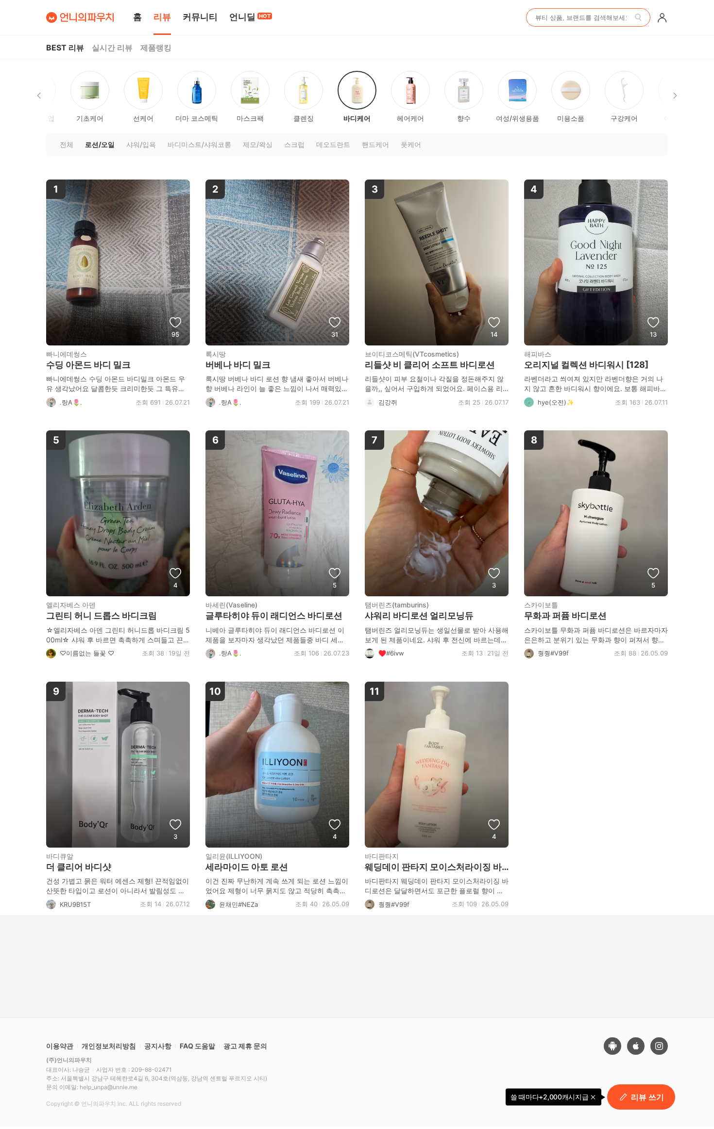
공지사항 (157, 1046)
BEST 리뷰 (65, 47)
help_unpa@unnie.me (108, 1087)
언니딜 (250, 17)
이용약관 (59, 1046)
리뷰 (162, 17)
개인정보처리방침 (109, 1046)
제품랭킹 (155, 47)
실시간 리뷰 (112, 47)
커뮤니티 (200, 17)
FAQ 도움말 (197, 1046)
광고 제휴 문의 (245, 1046)
